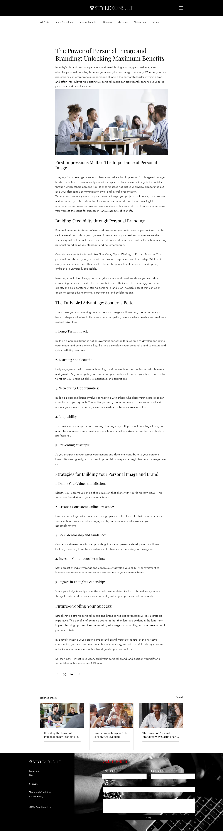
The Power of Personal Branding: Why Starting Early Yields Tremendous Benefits (160, 735)
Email (106, 784)
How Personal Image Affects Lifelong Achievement (110, 735)
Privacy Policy (36, 796)
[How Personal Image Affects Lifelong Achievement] (111, 715)
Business (107, 22)
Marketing (123, 22)
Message (107, 796)
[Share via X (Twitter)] (64, 674)
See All (179, 697)
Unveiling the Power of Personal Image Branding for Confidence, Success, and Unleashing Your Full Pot (61, 735)
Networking (140, 22)
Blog (31, 775)
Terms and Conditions (40, 792)
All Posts (44, 22)
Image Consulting (64, 22)
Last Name (157, 771)
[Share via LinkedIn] (71, 674)
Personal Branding (88, 22)
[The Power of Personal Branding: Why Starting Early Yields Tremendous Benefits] (161, 715)
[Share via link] (79, 674)
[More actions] (166, 42)
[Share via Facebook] (56, 674)
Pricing (155, 22)
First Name (109, 771)
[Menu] (181, 8)
